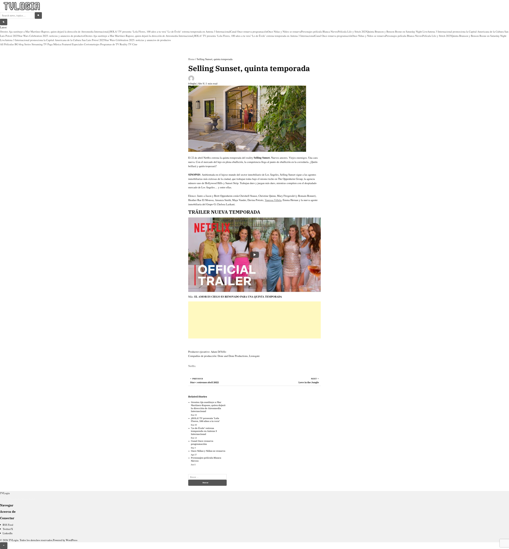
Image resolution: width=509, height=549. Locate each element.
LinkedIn (7, 533)
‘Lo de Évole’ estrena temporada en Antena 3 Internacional (198, 31)
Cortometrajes (92, 44)
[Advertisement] (254, 319)
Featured (67, 44)
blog (21, 44)
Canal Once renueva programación (248, 31)
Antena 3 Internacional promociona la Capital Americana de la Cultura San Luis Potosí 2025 (55, 40)
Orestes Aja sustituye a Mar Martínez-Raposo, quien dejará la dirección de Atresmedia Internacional (54, 31)
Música (57, 44)
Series (28, 44)
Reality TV (126, 44)
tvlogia (192, 83)
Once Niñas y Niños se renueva (284, 31)
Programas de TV (110, 44)
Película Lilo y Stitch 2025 (352, 31)
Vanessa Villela (273, 200)
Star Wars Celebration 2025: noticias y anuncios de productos (51, 36)
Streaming (37, 44)
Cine (134, 44)
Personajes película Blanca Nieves (319, 31)
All (2, 44)
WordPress (71, 540)
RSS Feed (8, 525)
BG (17, 44)
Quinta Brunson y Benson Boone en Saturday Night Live (397, 31)
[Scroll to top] (3, 545)
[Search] (38, 15)
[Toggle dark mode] (3, 22)
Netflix (192, 366)
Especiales (78, 44)
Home (191, 59)
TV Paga (48, 44)
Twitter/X (8, 529)
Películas (9, 44)
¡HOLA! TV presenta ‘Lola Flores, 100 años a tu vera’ (138, 31)
